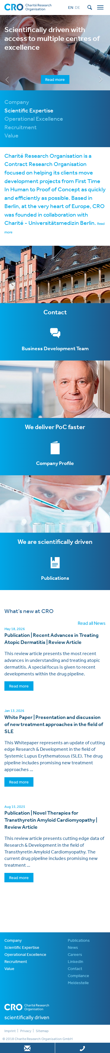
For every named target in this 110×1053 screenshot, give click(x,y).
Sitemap (42, 1031)
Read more (55, 79)
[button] (8, 52)
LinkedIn (75, 961)
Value (9, 968)
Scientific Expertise (21, 947)
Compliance (78, 975)
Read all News (92, 623)
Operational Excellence (25, 954)
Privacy (25, 1031)
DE (77, 7)
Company (13, 940)
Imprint (10, 1031)
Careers (75, 954)
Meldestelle (78, 982)
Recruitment (15, 961)
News (73, 947)
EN (70, 7)
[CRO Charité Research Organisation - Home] (27, 7)
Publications (79, 940)
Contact (75, 968)
